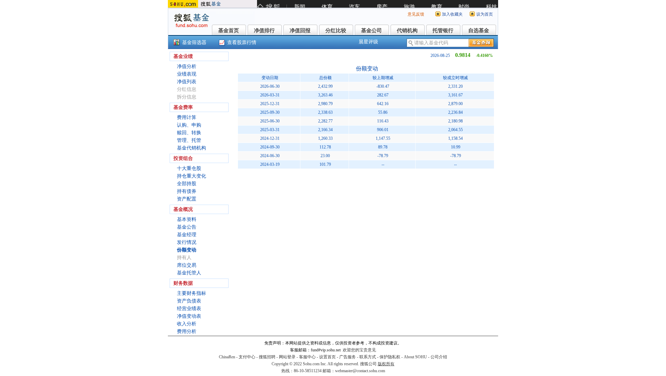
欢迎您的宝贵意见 (359, 350)
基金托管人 (189, 272)
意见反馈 (416, 14)
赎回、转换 (189, 132)
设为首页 (484, 14)
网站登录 (287, 356)
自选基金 (478, 30)
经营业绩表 (189, 308)
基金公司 (371, 30)
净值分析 (186, 66)
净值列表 (186, 81)
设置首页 (327, 356)
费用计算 (186, 117)
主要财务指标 (191, 293)
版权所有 (386, 363)
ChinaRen (227, 356)
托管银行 (443, 30)
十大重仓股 (189, 168)
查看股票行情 (241, 42)
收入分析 (186, 323)
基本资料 (186, 219)
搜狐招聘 (267, 356)
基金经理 (186, 234)
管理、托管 (189, 140)
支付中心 (247, 356)
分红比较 (335, 30)
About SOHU (415, 356)
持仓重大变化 (191, 176)
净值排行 (264, 30)
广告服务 (347, 356)
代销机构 (407, 30)
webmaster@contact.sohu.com (360, 370)
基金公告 (186, 227)
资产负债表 (189, 301)
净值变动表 (189, 316)
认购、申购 (189, 125)
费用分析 (186, 331)
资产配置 (186, 199)
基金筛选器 (194, 42)
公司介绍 (438, 356)
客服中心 (307, 356)
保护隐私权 (389, 356)
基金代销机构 (191, 148)
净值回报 (300, 30)
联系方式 (367, 356)
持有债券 (186, 191)
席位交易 (186, 265)
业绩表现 (186, 74)
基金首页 (228, 30)
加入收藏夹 (452, 14)
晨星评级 (368, 41)
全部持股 (186, 183)
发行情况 (186, 242)
